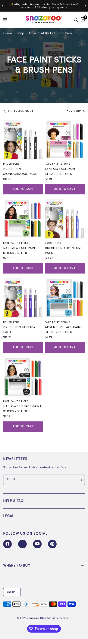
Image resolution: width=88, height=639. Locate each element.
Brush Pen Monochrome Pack (20, 172)
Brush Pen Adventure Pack (63, 251)
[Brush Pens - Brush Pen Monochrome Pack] (23, 140)
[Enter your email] (80, 480)
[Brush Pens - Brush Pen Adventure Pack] (65, 219)
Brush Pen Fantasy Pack (19, 330)
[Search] (75, 20)
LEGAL (8, 516)
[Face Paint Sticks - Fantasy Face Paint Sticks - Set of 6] (65, 140)
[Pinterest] (52, 544)
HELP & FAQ (13, 501)
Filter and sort (21, 111)
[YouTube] (37, 544)
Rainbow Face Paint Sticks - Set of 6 (20, 251)
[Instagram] (22, 544)
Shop (20, 33)
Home (7, 33)
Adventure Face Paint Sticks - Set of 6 (63, 330)
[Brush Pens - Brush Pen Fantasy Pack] (23, 298)
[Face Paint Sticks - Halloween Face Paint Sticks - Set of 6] (23, 377)
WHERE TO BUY (16, 565)
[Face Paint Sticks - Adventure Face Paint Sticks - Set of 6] (65, 298)
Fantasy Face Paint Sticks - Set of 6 (61, 172)
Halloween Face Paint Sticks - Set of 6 (22, 409)
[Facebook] (7, 544)
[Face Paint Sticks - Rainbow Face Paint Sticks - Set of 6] (23, 219)
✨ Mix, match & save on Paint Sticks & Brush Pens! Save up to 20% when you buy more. (44, 6)
